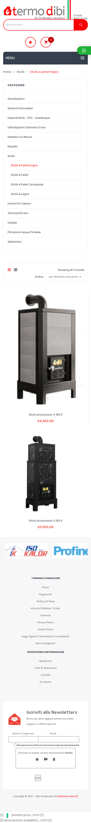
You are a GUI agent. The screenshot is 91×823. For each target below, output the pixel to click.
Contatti (45, 674)
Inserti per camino (19, 203)
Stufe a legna (20, 194)
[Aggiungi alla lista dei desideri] (37, 403)
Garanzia (45, 615)
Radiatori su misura (20, 137)
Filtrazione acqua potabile (24, 232)
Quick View (53, 403)
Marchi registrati (45, 643)
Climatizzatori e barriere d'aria (27, 127)
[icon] (30, 42)
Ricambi (13, 146)
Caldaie (12, 222)
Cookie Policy (45, 629)
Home (7, 71)
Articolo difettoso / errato (45, 608)
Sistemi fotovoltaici (20, 108)
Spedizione (45, 660)
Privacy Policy (45, 622)
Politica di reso (46, 601)
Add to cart (45, 418)
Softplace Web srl (68, 796)
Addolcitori (15, 241)
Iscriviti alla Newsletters (51, 712)
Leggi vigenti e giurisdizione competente (45, 636)
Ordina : (39, 276)
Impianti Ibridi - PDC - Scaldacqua (29, 117)
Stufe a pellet (19, 174)
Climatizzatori (16, 98)
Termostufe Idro (18, 213)
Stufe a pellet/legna (24, 165)
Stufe (21, 71)
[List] (15, 270)
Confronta (45, 403)
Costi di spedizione (45, 667)
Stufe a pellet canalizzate (27, 184)
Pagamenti (45, 594)
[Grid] (9, 270)
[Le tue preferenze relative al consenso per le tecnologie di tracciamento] (7, 816)
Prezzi (45, 587)
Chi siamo (45, 681)
